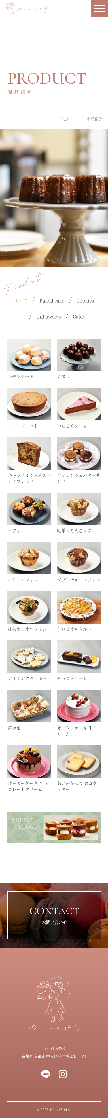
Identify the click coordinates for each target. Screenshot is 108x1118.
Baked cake (52, 300)
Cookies (85, 300)
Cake (78, 316)
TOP (65, 119)
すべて (21, 300)
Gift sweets (48, 316)
